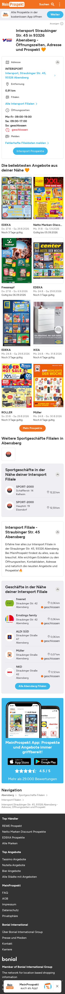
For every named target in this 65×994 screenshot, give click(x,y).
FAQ (5, 892)
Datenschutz (10, 910)
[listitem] (16, 204)
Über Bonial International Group (22, 932)
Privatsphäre (10, 916)
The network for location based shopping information (28, 975)
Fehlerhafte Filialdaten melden (25, 143)
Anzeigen (54, 23)
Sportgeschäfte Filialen (32, 795)
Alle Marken (10, 843)
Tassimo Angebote (14, 859)
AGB (5, 898)
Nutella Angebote (13, 865)
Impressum (9, 904)
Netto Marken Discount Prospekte (24, 831)
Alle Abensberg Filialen (32, 686)
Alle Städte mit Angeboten (19, 876)
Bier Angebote (11, 871)
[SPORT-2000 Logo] (8, 454)
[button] (59, 4)
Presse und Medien (14, 937)
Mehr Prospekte (32, 428)
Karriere (7, 949)
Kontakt (7, 943)
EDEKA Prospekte (13, 837)
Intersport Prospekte (30, 151)
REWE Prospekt (12, 826)
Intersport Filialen (11, 800)
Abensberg (7, 795)
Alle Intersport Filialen (19, 103)
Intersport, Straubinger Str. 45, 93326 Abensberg (25, 75)
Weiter (55, 14)
